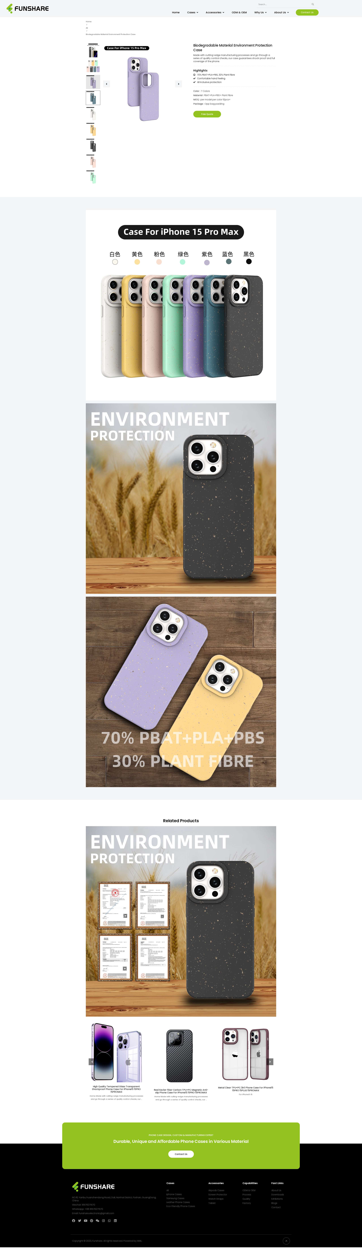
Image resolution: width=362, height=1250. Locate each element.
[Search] (313, 4)
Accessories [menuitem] (213, 12)
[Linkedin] (115, 1220)
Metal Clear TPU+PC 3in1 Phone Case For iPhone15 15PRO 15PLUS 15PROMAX (245, 1089)
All (87, 28)
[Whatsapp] (109, 1220)
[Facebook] (73, 1220)
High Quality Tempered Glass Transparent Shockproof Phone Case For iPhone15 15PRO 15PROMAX (116, 1089)
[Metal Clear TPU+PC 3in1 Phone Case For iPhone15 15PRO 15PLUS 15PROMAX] (245, 1052)
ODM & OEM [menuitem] (239, 12)
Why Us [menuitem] (259, 12)
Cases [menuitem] (191, 12)
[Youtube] (85, 1220)
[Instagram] (103, 1220)
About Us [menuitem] (280, 12)
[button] (106, 84)
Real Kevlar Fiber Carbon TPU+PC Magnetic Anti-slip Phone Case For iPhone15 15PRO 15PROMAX (181, 1091)
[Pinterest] (91, 1220)
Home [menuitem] (176, 12)
